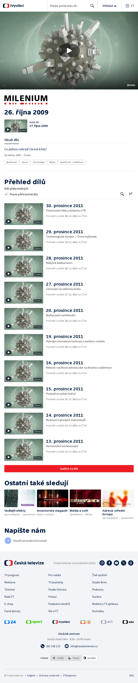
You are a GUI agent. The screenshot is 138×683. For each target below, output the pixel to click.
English (31, 675)
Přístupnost (69, 675)
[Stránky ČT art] (106, 623)
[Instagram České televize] (102, 563)
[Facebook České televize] (109, 563)
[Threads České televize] (131, 563)
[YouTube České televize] (116, 563)
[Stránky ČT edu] (128, 623)
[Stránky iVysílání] (61, 623)
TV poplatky (55, 582)
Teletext (9, 589)
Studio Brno (99, 582)
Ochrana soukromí (49, 675)
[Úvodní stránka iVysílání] (16, 6)
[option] (58, 658)
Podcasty (98, 589)
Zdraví (25, 162)
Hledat (92, 6)
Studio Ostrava (57, 589)
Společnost (11, 162)
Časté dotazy (12, 611)
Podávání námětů (59, 604)
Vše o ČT (53, 611)
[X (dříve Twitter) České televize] (123, 563)
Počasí (52, 596)
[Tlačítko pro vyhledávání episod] (122, 194)
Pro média (54, 575)
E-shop (8, 604)
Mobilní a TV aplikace (105, 604)
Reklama (9, 582)
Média (52, 162)
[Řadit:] (131, 194)
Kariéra (96, 596)
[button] (69, 50)
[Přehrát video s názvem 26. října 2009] (69, 50)
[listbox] (74, 658)
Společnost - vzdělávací (71, 162)
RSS (132, 675)
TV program (11, 575)
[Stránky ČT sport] (34, 623)
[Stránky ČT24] (10, 623)
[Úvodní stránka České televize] (24, 563)
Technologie (39, 162)
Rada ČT (9, 596)
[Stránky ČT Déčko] (85, 623)
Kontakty (98, 611)
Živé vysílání (99, 575)
